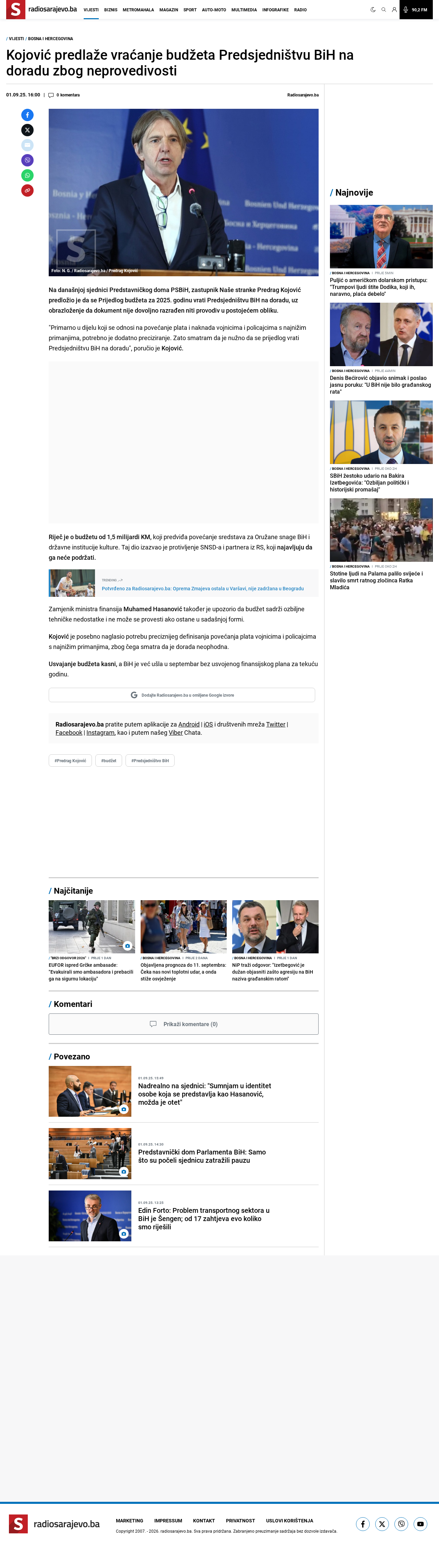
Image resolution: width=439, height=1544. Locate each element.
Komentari (73, 1003)
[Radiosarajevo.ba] (54, 1523)
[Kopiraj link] (27, 190)
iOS (208, 724)
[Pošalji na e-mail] (27, 145)
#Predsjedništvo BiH (150, 760)
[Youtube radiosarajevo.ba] (420, 1524)
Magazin (168, 9)
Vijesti (91, 9)
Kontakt (204, 1520)
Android (189, 724)
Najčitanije (73, 890)
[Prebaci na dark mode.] (374, 9)
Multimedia (244, 9)
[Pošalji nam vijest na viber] (401, 1524)
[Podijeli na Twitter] (27, 130)
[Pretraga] (383, 9)
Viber (176, 732)
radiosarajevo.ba (176, 1531)
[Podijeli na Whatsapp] (27, 175)
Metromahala (138, 9)
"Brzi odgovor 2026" (67, 957)
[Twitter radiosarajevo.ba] (382, 1524)
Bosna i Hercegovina (50, 38)
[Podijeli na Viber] (27, 160)
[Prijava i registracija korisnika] (394, 9)
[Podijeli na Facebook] (27, 115)
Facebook (69, 732)
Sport (190, 9)
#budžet (108, 760)
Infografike (275, 9)
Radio (300, 9)
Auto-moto (214, 9)
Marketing (129, 1520)
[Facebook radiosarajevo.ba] (363, 1524)
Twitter (275, 724)
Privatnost (240, 1520)
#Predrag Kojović (70, 760)
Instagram (100, 732)
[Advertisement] (184, 442)
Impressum (168, 1520)
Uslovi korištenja (289, 1520)
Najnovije (354, 192)
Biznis (110, 9)
